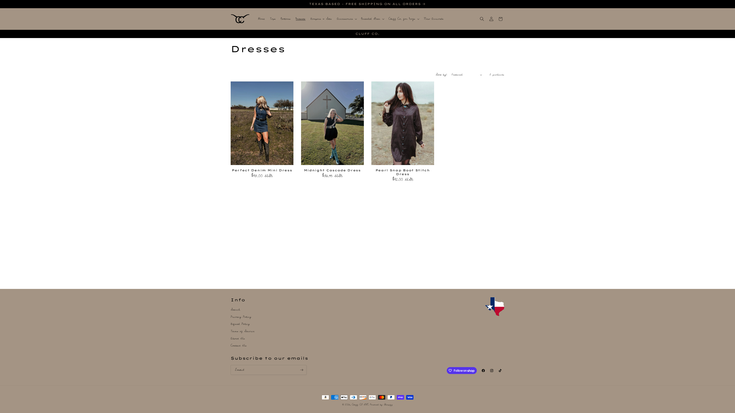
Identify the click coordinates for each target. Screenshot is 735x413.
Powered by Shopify (381, 404)
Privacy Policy (241, 317)
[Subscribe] (301, 370)
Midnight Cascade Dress (332, 170)
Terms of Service (243, 331)
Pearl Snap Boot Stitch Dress (403, 172)
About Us (238, 338)
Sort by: (441, 74)
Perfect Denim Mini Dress (262, 170)
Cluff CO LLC (360, 404)
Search (235, 309)
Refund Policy (240, 324)
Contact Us (239, 345)
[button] (346, 19)
